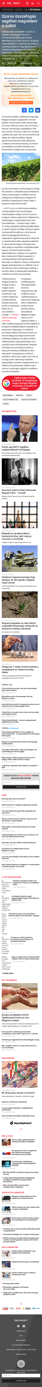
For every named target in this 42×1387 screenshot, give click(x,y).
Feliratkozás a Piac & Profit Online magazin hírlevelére (21, 1371)
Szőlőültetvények (29, 400)
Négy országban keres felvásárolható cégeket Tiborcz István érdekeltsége (26, 958)
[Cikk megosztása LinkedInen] (37, 110)
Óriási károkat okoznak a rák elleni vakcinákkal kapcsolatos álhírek (19, 689)
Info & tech (7, 1136)
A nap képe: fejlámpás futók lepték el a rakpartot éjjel (19, 766)
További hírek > (8, 973)
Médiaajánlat (21, 1340)
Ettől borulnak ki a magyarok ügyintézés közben (20, 805)
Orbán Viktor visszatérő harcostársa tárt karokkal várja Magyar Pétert (20, 713)
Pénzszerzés (8, 1058)
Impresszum (21, 1331)
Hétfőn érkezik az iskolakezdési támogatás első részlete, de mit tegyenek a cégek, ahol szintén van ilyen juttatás (21, 1240)
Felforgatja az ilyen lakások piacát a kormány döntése (18, 828)
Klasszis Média (21, 1354)
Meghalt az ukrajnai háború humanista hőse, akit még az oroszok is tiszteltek (16, 536)
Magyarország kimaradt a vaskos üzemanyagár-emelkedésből (20, 743)
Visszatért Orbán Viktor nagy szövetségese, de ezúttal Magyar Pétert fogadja (19, 750)
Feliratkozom (21, 787)
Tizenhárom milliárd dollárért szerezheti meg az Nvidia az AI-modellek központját (22, 939)
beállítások (31, 1349)
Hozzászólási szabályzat (21, 1345)
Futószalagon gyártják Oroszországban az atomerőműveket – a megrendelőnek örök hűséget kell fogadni (21, 734)
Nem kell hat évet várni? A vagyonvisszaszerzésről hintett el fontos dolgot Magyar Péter (20, 705)
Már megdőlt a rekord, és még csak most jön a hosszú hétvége (19, 1046)
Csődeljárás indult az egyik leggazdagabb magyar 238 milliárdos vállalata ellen (25, 898)
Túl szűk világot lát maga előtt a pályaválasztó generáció (19, 812)
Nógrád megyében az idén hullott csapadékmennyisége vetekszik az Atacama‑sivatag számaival (20, 626)
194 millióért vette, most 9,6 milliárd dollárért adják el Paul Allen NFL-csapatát (23, 915)
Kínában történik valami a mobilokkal (25, 1262)
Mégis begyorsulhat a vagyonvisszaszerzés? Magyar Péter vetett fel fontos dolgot (18, 758)
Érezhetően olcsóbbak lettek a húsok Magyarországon (15, 849)
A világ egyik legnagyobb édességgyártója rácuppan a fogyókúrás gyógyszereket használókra (19, 1179)
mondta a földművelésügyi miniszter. (10, 318)
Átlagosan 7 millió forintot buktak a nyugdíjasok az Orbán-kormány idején (20, 669)
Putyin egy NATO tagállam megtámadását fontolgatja (16, 448)
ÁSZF (21, 1336)
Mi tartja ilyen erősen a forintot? (14, 799)
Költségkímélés (9, 980)
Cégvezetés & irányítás (13, 1193)
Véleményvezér (9, 411)
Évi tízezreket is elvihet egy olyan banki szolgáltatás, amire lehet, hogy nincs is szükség (20, 1033)
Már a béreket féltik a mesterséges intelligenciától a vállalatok (16, 1186)
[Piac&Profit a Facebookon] (18, 1326)
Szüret (6, 404)
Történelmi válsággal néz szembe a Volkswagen (21, 1234)
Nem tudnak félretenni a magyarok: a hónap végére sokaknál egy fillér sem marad (21, 865)
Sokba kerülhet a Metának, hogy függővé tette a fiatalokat (23, 1252)
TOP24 (7, 685)
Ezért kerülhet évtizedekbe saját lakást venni (18, 1116)
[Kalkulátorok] (27, 3)
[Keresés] (38, 3)
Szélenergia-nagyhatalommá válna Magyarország (21, 1040)
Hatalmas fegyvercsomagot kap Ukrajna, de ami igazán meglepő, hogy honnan (18, 580)
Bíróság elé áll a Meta (11, 1283)
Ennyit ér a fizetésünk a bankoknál (14, 1102)
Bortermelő (8, 395)
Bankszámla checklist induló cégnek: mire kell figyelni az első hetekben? (25, 1219)
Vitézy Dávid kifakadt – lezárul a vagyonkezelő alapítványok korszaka (19, 721)
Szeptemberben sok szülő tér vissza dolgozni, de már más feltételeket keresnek (20, 836)
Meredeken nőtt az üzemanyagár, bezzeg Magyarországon (17, 697)
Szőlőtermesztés (10, 400)
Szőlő (28, 395)
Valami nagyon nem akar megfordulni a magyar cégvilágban (26, 1208)
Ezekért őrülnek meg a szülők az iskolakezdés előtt (24, 1273)
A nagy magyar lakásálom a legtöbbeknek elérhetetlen (17, 1109)
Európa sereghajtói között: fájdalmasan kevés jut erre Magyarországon (15, 1017)
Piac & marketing (10, 1247)
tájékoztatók (21, 1349)
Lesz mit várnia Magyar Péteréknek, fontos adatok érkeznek (20, 857)
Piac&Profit (26, 63)
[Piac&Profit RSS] (24, 1326)
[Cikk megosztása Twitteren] (31, 110)
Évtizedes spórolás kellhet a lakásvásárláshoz (19, 843)
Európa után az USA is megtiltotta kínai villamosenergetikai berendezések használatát (24, 1152)
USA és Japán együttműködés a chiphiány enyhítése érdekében (23, 1141)
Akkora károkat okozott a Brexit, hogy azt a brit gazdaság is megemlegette (19, 820)
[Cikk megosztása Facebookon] (24, 110)
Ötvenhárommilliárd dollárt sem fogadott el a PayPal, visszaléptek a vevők (26, 882)
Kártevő (19, 395)
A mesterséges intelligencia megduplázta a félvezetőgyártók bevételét (24, 1163)
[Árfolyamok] (33, 3)
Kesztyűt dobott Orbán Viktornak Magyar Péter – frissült (19, 491)
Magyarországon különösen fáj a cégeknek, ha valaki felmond (24, 1197)
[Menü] (3, 3)
